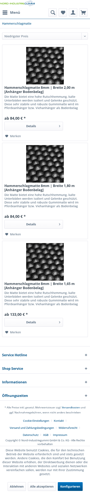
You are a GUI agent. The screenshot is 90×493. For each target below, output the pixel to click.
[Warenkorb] (83, 12)
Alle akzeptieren (42, 486)
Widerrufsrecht (68, 428)
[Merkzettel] (63, 12)
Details (31, 126)
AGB (45, 435)
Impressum (60, 435)
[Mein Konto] (73, 12)
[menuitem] (11, 12)
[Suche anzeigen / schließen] (52, 12)
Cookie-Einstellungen (36, 421)
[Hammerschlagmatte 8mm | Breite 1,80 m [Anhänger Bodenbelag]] (45, 164)
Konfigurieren (70, 486)
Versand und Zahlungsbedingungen (32, 428)
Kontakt (59, 421)
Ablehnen (17, 486)
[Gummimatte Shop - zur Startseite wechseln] (17, 4)
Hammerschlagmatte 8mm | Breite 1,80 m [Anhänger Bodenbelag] (39, 188)
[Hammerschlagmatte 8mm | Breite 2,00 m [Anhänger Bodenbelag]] (45, 65)
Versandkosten (71, 407)
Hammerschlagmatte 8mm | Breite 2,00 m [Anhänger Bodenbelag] (39, 89)
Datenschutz (31, 435)
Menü (15, 12)
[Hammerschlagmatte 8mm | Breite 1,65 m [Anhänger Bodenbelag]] (45, 262)
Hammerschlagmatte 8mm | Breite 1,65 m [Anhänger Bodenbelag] (39, 286)
